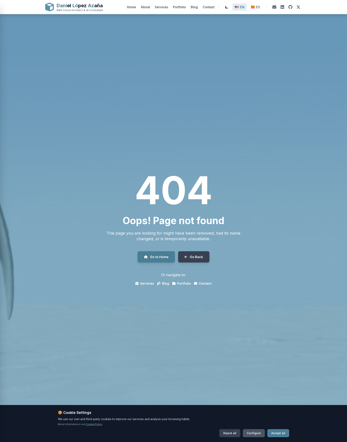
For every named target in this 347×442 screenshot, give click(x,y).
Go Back (196, 257)
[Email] (274, 7)
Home (131, 7)
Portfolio (179, 7)
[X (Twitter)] (298, 7)
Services (161, 7)
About (145, 7)
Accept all (278, 433)
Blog (194, 7)
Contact (208, 7)
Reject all (229, 433)
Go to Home (159, 257)
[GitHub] (290, 7)
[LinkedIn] (282, 7)
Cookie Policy (94, 424)
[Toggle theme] (227, 7)
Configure (254, 433)
